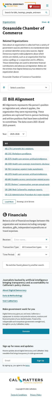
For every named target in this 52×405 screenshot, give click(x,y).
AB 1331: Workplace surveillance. (18, 153)
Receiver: (7, 239)
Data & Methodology (12, 295)
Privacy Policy (35, 395)
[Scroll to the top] (4, 87)
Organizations (9, 22)
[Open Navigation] (47, 5)
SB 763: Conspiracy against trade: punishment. (24, 169)
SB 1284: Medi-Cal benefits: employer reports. (24, 189)
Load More (9, 202)
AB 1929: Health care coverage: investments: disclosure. (28, 164)
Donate (36, 6)
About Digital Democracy (14, 290)
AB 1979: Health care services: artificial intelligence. (26, 174)
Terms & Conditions (19, 395)
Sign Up (40, 360)
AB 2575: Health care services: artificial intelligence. (26, 159)
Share (44, 22)
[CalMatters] (26, 380)
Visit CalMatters (10, 300)
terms (27, 365)
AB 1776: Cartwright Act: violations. (19, 148)
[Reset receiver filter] (46, 239)
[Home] (13, 5)
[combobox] (26, 12)
